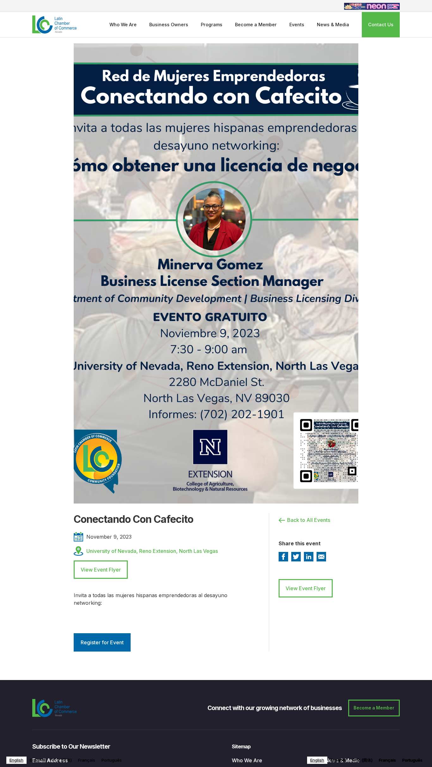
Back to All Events (308, 520)
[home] (54, 24)
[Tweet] (296, 556)
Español (37, 760)
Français (86, 760)
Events (296, 24)
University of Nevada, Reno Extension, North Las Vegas (152, 551)
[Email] (321, 556)
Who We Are (123, 24)
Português (112, 760)
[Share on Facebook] (283, 556)
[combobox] (16, 760)
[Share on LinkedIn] (308, 556)
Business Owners (168, 24)
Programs (211, 24)
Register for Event (102, 642)
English (16, 760)
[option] (37, 760)
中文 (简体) (62, 760)
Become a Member (256, 24)
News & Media (333, 24)
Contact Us (380, 24)
